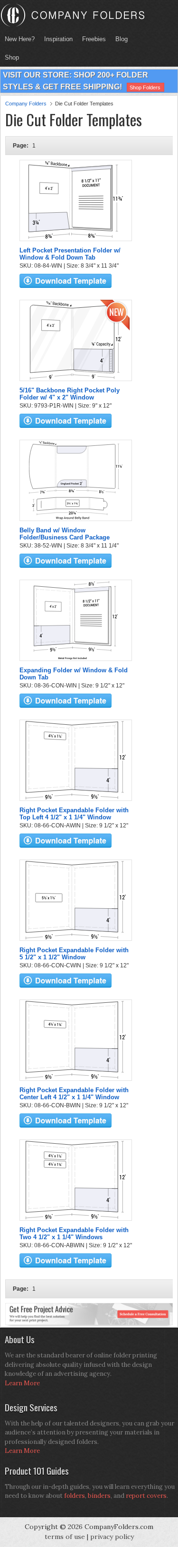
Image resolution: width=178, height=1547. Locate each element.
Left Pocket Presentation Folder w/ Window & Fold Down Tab (70, 254)
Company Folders (26, 103)
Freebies (91, 39)
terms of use (65, 1536)
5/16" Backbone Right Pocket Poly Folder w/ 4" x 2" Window (69, 394)
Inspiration (58, 39)
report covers (146, 1496)
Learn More (22, 1383)
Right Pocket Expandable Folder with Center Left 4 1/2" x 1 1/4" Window (74, 1093)
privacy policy (112, 1536)
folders (74, 1496)
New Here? (20, 39)
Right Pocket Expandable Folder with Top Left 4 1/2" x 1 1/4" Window (74, 814)
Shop (9, 57)
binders (99, 1496)
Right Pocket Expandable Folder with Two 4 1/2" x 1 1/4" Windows (74, 1233)
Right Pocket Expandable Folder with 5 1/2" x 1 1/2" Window (74, 954)
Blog (121, 39)
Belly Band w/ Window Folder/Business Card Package (64, 534)
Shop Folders (145, 87)
